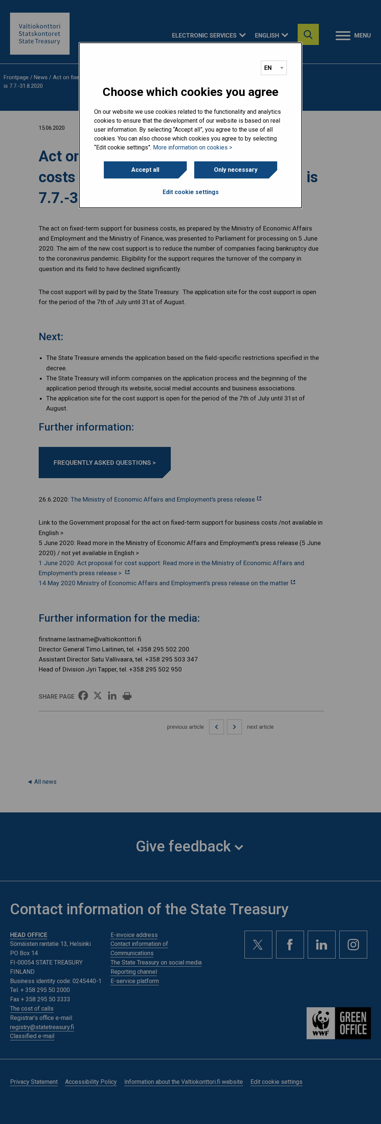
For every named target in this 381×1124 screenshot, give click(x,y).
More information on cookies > (192, 147)
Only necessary (235, 169)
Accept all (145, 169)
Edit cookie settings (191, 192)
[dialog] (190, 125)
